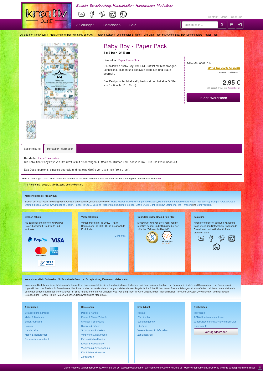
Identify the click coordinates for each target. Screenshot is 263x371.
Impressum (199, 312)
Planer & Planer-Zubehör (94, 317)
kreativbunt (40, 34)
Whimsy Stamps (210, 201)
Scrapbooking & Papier (37, 312)
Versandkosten (234, 88)
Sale (132, 24)
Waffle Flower (118, 201)
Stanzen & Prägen (90, 326)
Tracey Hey (131, 201)
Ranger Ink (80, 204)
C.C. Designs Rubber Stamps (102, 204)
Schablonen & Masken (93, 330)
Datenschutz (200, 326)
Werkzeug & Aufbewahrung (95, 347)
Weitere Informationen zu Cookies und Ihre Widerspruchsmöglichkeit (219, 367)
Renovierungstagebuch (37, 339)
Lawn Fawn (48, 204)
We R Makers (185, 204)
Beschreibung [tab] (32, 148)
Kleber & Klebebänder (93, 343)
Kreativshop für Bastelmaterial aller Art (71, 34)
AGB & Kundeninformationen (209, 317)
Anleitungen (85, 24)
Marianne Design (64, 204)
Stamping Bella (33, 204)
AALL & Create (227, 201)
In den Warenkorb (213, 97)
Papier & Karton (104, 34)
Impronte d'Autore (148, 201)
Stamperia (171, 204)
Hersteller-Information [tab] (60, 148)
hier (159, 178)
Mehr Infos (120, 235)
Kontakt (213, 17)
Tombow (160, 204)
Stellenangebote (146, 321)
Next (103, 130)
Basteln (29, 326)
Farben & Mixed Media (93, 339)
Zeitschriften (87, 356)
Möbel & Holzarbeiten (36, 334)
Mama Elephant (166, 201)
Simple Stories (126, 204)
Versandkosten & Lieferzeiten (152, 330)
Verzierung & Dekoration (94, 334)
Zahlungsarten (145, 334)
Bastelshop (112, 24)
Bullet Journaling (34, 321)
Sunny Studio (204, 204)
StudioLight (149, 204)
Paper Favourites (128, 60)
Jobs (224, 17)
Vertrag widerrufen (216, 332)
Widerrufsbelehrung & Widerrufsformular (215, 321)
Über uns (236, 17)
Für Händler (143, 317)
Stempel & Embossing (92, 321)
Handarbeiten (32, 330)
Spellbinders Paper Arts (188, 201)
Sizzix (139, 204)
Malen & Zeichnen (34, 317)
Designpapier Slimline (128, 34)
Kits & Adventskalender (93, 352)
